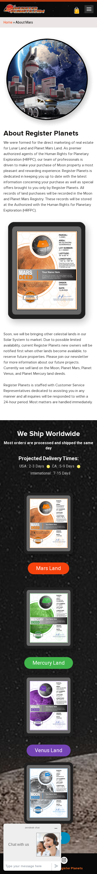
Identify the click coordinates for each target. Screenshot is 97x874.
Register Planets (70, 868)
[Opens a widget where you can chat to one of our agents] (32, 847)
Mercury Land (48, 663)
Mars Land (48, 568)
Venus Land (48, 750)
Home (8, 22)
